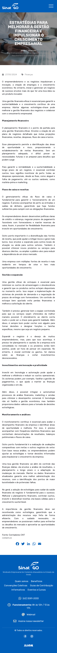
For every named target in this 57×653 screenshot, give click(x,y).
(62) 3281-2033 (31, 598)
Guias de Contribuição (41, 585)
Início (23, 50)
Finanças (32, 50)
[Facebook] (25, 636)
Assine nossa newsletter (31, 621)
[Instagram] (31, 636)
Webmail (30, 614)
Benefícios (36, 581)
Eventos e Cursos (37, 589)
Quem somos (21, 581)
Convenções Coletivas (15, 585)
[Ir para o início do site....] (10, 6)
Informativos (18, 589)
